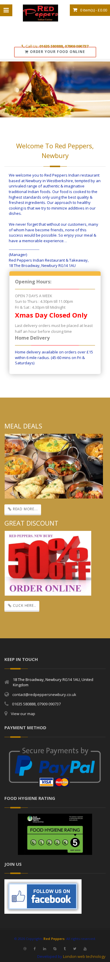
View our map (23, 713)
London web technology (84, 956)
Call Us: (56, 46)
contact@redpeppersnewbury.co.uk (44, 694)
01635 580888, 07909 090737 (36, 704)
